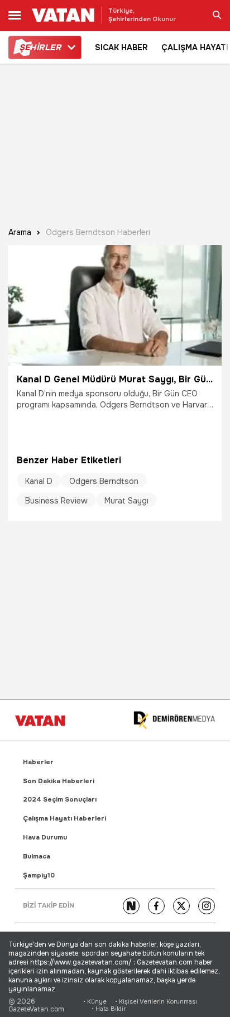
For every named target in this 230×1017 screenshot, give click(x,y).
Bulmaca (36, 856)
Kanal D (38, 481)
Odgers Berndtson (103, 481)
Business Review (56, 501)
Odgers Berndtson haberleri (98, 232)
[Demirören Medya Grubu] (174, 720)
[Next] (131, 906)
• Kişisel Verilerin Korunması (156, 1001)
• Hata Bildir (109, 1009)
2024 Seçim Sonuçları (60, 799)
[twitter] (181, 906)
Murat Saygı (126, 501)
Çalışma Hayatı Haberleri (64, 818)
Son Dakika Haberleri (58, 781)
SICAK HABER (121, 47)
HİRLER (40, 47)
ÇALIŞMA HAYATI (194, 47)
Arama (19, 232)
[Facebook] (156, 906)
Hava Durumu (45, 837)
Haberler (38, 762)
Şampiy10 (39, 875)
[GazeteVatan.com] (40, 720)
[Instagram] (206, 906)
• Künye (95, 1001)
